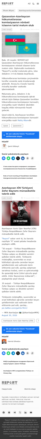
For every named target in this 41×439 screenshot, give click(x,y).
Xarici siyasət (6, 29)
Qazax (5, 126)
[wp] (8, 158)
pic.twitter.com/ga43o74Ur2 (14, 308)
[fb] (3, 158)
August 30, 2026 (9, 315)
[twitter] (18, 158)
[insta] (9, 412)
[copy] (32, 158)
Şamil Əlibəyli (13, 146)
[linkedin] (23, 158)
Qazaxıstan (17, 126)
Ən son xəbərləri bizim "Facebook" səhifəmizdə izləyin (20, 135)
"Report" (6, 238)
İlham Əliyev (8, 10)
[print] (27, 158)
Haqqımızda (7, 389)
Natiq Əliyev (23, 120)
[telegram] (13, 158)
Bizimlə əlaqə (30, 389)
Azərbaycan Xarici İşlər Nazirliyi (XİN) (18, 321)
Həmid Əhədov (14, 341)
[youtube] (31, 412)
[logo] (7, 3)
